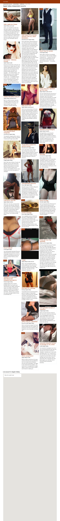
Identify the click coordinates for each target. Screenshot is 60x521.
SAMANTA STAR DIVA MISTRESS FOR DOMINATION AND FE (10, 279)
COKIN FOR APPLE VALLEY (12, 96)
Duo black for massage (28, 288)
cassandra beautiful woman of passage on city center (48, 343)
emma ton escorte (9, 158)
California (22, 4)
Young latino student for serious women (29, 145)
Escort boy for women (46, 51)
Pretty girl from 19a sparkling (45, 240)
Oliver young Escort (27, 356)
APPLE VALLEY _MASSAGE (30, 321)
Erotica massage (26, 212)
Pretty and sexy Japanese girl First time (47, 89)
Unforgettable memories (29, 183)
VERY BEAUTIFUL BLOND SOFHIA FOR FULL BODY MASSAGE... (29, 36)
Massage (42, 154)
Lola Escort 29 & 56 (9, 200)
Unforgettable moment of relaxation (47, 308)
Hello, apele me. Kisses (10, 24)
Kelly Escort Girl (26, 105)
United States (16, 4)
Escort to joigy (44, 200)
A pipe (23, 260)
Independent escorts (7, 4)
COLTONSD (5, 1)
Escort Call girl (8, 248)
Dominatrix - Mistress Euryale (10, 60)
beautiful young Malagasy (47, 129)
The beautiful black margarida (9, 132)
